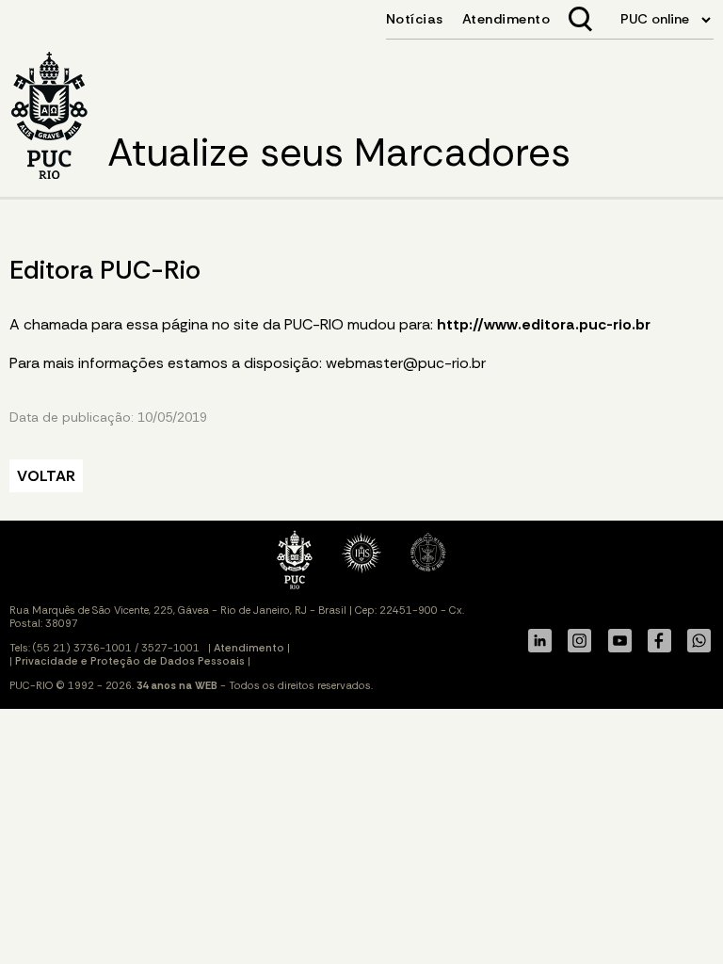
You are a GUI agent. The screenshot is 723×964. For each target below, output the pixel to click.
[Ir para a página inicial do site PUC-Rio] (49, 117)
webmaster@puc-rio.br (406, 363)
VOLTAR (46, 476)
